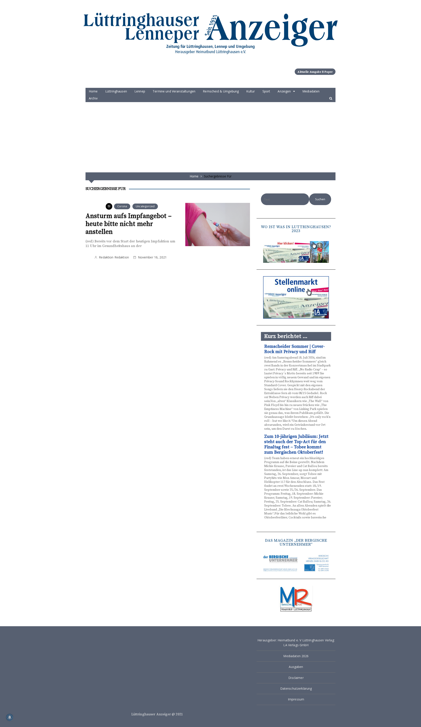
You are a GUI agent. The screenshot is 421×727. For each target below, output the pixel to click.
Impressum (296, 699)
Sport (266, 91)
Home (93, 91)
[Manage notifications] (9, 717)
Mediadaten (311, 91)
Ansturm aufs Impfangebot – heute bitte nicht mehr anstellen (128, 224)
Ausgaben (296, 667)
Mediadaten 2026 (296, 656)
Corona (122, 206)
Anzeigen (284, 91)
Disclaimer (296, 678)
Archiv (93, 98)
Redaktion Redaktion (114, 257)
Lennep (139, 91)
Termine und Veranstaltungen (174, 91)
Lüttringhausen (116, 91)
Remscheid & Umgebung (221, 91)
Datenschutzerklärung (296, 688)
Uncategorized (145, 206)
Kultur (250, 91)
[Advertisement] (210, 135)
